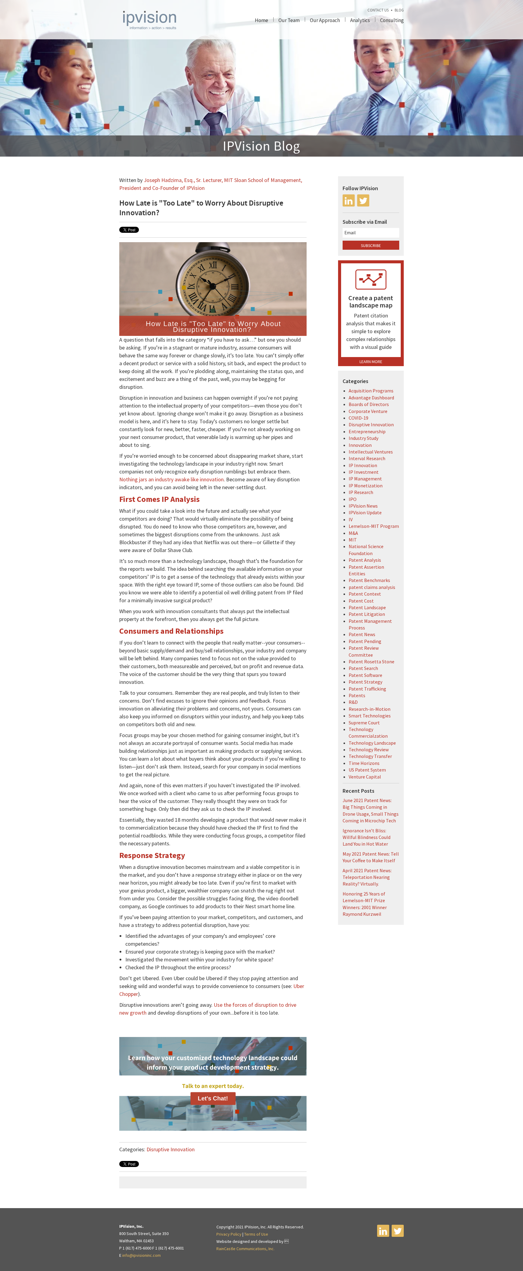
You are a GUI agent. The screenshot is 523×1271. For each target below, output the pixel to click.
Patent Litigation (367, 614)
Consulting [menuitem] (392, 20)
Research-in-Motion (369, 709)
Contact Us (378, 10)
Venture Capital (365, 777)
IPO (353, 499)
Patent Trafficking (367, 689)
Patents (357, 695)
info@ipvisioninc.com (141, 1255)
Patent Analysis (365, 560)
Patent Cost (361, 601)
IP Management (365, 479)
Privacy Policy (229, 1234)
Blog (399, 10)
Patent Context (365, 594)
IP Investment (364, 472)
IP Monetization (366, 486)
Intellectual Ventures (371, 452)
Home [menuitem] (261, 20)
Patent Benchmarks (369, 580)
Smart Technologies (370, 716)
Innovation (360, 445)
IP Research (361, 492)
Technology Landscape (372, 743)
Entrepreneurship (367, 431)
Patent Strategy (365, 682)
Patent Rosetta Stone (371, 661)
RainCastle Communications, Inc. (245, 1248)
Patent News (362, 634)
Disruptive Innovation (170, 1149)
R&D (353, 702)
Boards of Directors (369, 404)
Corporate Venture (368, 411)
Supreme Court (364, 723)
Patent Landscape (367, 607)
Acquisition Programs (371, 391)
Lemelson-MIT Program (374, 526)
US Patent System (367, 770)
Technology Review (369, 749)
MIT (353, 540)
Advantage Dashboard (371, 398)
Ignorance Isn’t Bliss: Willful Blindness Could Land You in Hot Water (366, 837)
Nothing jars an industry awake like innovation (171, 479)
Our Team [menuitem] (289, 20)
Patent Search (363, 668)
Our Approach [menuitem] (325, 20)
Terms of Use (256, 1234)
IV (351, 519)
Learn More (371, 361)
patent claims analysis (372, 587)
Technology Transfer (370, 756)
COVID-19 (358, 418)
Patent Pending (365, 641)
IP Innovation (363, 465)
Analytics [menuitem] (360, 20)
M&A (353, 533)
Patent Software (365, 675)
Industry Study (363, 438)
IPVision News (363, 506)
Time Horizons (364, 763)
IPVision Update (365, 512)
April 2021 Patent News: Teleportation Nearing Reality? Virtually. (367, 877)
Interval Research (367, 458)
